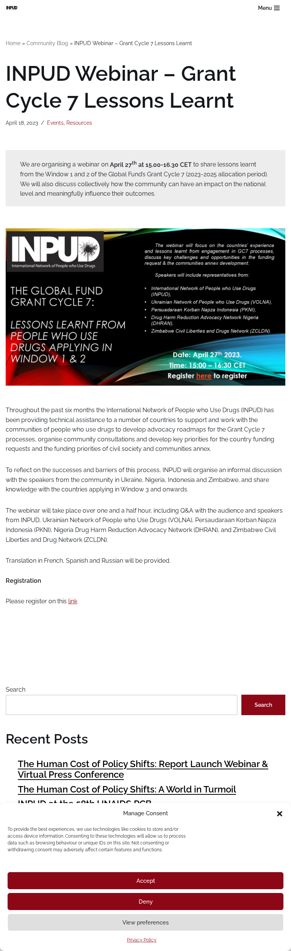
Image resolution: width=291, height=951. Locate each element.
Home (13, 43)
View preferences (145, 922)
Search (15, 689)
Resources (79, 122)
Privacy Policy (141, 940)
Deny (146, 901)
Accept (145, 880)
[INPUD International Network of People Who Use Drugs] (14, 7)
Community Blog (47, 43)
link (72, 601)
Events (55, 122)
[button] (279, 814)
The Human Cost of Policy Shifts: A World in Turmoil (127, 789)
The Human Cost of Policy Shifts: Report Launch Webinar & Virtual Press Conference (143, 769)
